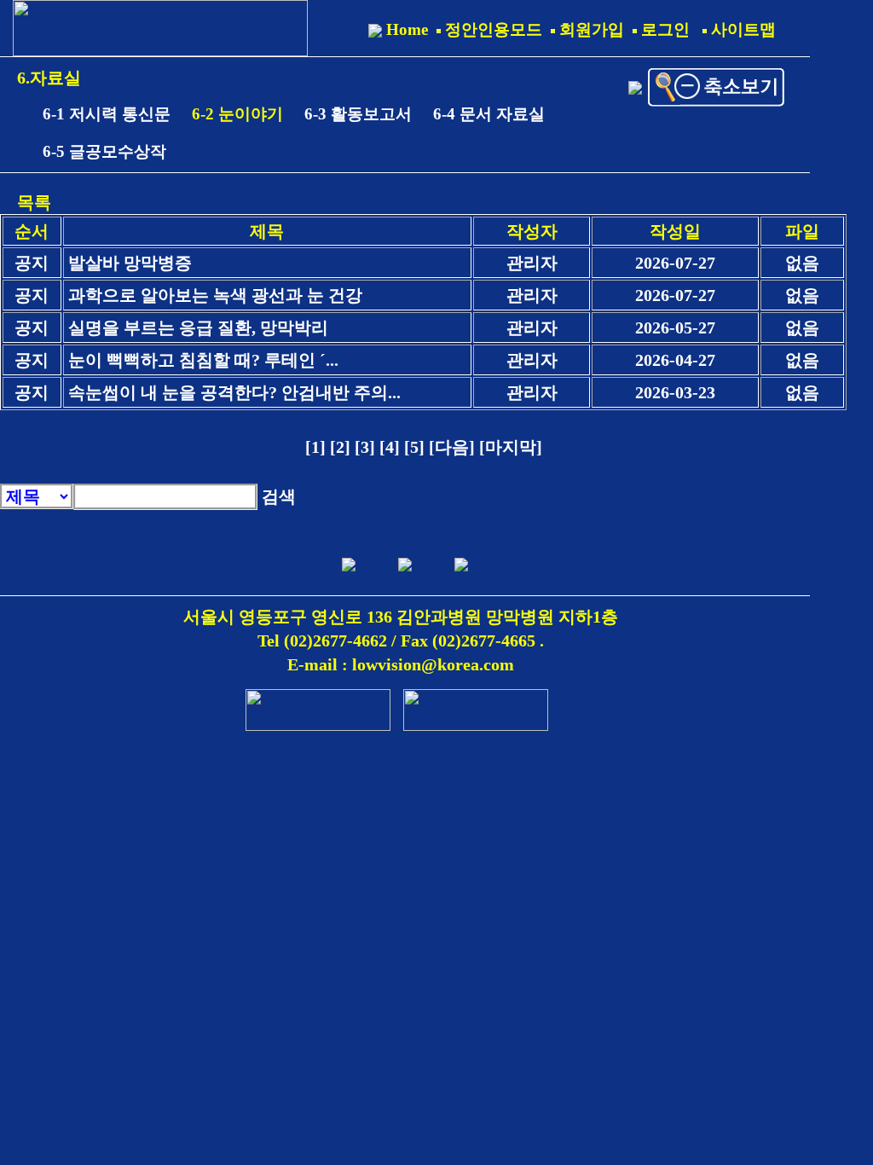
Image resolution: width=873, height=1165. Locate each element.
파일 (802, 231)
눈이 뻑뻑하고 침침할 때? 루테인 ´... (203, 360)
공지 (31, 262)
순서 (31, 231)
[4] (391, 447)
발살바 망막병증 (130, 262)
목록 (34, 202)
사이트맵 (741, 29)
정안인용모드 (491, 29)
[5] (416, 447)
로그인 (663, 29)
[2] (342, 447)
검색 (279, 496)
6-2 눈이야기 (237, 114)
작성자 (532, 231)
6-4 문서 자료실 (489, 114)
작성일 (675, 231)
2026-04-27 (675, 360)
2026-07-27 (675, 262)
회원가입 (589, 29)
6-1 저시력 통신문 (107, 114)
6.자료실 (49, 77)
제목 (267, 231)
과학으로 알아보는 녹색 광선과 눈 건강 (215, 295)
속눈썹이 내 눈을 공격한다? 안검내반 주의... (234, 392)
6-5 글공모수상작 (104, 151)
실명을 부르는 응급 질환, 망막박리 (198, 327)
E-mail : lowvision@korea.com (400, 664)
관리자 (532, 262)
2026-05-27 (675, 327)
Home (405, 29)
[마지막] (510, 447)
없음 (802, 262)
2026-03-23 (675, 392)
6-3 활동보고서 (358, 114)
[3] (367, 447)
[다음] (454, 447)
